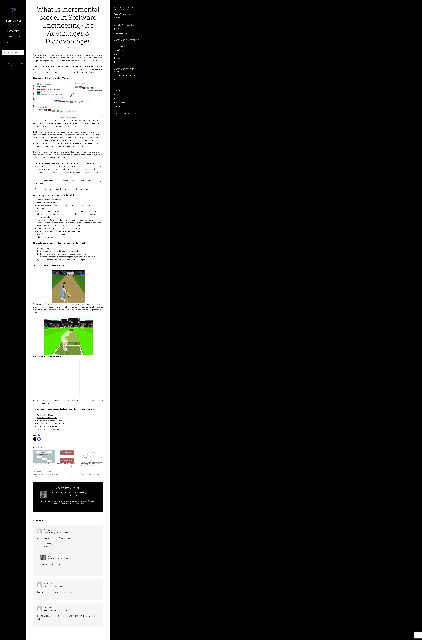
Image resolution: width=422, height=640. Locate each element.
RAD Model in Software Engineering (50, 421)
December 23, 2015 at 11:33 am (56, 533)
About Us (117, 91)
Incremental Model (51, 474)
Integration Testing (121, 33)
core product (60, 132)
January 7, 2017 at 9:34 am (54, 587)
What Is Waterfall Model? (47, 418)
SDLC (62, 474)
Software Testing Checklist (124, 75)
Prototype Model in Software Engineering (53, 423)
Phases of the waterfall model (54, 126)
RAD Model (118, 62)
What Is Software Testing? (47, 426)
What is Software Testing (123, 14)
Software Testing (50, 472)
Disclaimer (118, 98)
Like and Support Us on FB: (127, 114)
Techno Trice (13, 20)
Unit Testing (118, 29)
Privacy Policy (119, 102)
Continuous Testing (121, 79)
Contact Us (118, 94)
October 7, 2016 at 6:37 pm (58, 559)
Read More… (80, 504)
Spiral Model (119, 54)
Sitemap (117, 106)
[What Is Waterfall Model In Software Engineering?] (68, 456)
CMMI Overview (120, 18)
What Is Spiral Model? (45, 415)
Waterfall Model (120, 50)
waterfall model (80, 66)
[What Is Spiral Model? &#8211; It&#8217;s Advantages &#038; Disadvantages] (92, 456)
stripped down (82, 152)
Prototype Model (120, 58)
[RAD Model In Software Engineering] (44, 456)
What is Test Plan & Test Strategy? (50, 429)
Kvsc (46, 530)
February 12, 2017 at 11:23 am (55, 611)
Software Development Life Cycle (78, 474)
